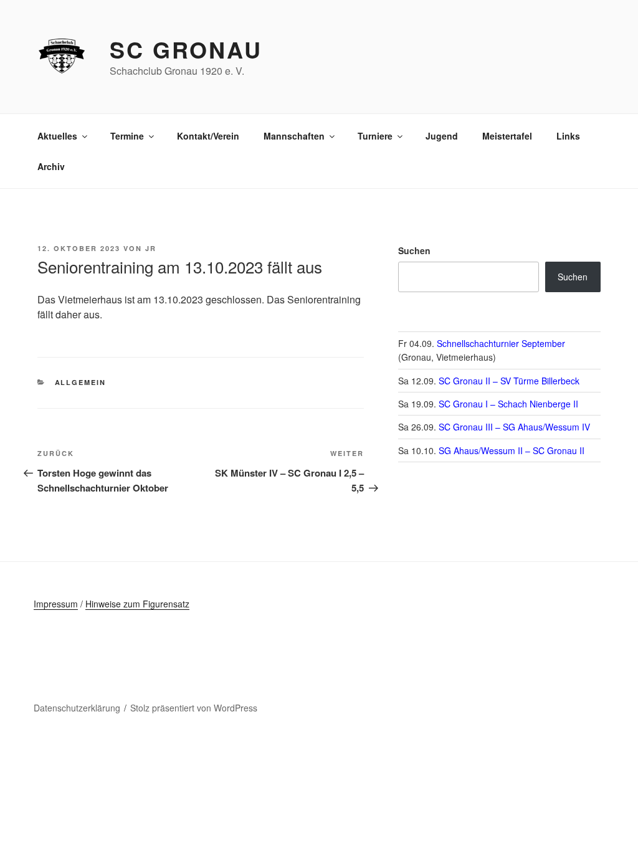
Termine (127, 136)
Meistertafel (507, 136)
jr (150, 248)
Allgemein (81, 382)
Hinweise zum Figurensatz (137, 603)
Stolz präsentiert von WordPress (193, 707)
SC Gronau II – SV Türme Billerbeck (509, 380)
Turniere (375, 136)
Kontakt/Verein (208, 136)
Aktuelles (57, 136)
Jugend (442, 136)
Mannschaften (294, 136)
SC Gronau (186, 49)
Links (568, 136)
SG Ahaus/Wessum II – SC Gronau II (511, 450)
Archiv (51, 166)
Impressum (56, 603)
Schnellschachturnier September (501, 343)
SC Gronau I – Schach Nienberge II (508, 403)
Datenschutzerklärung (77, 707)
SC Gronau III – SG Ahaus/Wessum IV (514, 427)
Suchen (414, 250)
